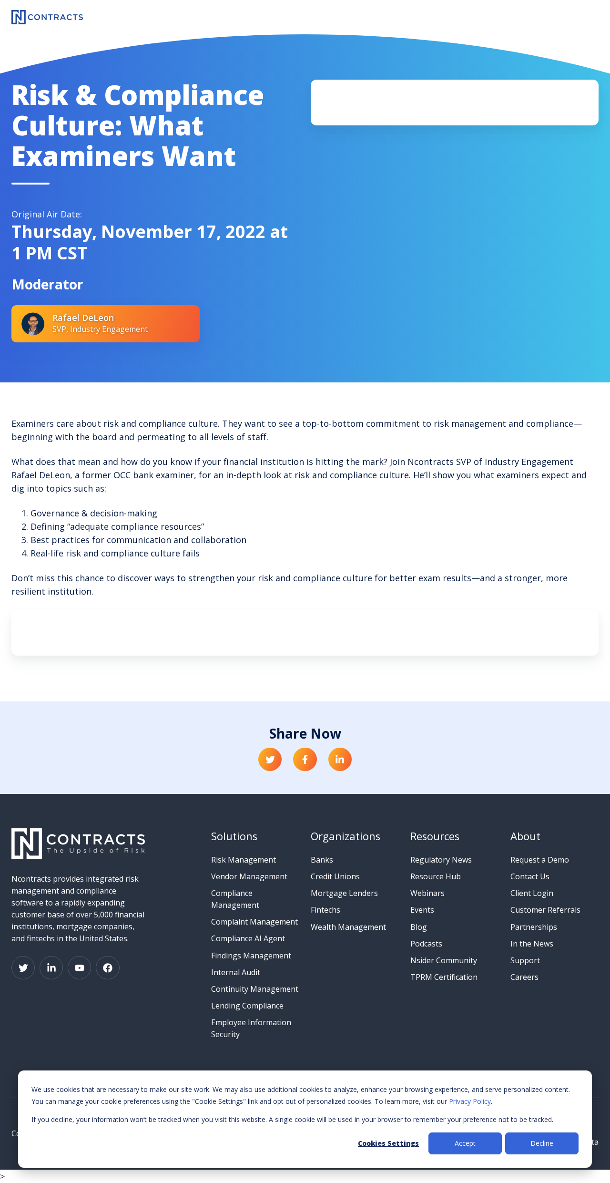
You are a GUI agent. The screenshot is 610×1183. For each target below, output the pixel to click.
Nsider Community (443, 960)
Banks (322, 859)
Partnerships (533, 927)
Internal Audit (235, 972)
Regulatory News (441, 859)
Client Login (531, 893)
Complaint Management (254, 921)
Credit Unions (335, 876)
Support (525, 960)
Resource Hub (435, 876)
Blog (418, 927)
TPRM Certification (444, 977)
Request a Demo (539, 859)
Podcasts (426, 943)
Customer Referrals (545, 910)
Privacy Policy (470, 1101)
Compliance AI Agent (248, 938)
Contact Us (529, 876)
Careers (524, 977)
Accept (465, 1143)
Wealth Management (348, 927)
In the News (531, 943)
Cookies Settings (388, 1143)
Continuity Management (254, 989)
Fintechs (325, 910)
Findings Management (251, 955)
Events (422, 910)
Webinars (427, 893)
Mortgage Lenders (344, 893)
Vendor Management (249, 876)
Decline (541, 1143)
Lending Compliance (247, 1005)
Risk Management (243, 859)
